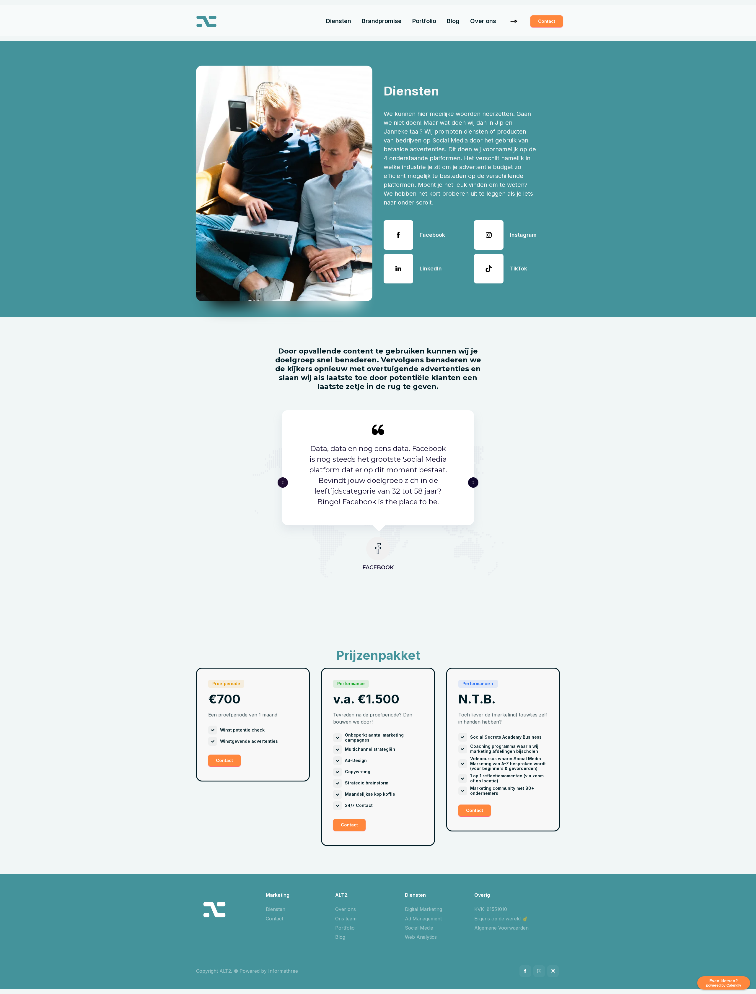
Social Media (419, 928)
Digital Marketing (423, 909)
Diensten (338, 21)
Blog (453, 21)
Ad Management (423, 919)
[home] (206, 23)
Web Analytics (421, 937)
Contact (546, 21)
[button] (283, 482)
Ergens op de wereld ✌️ (501, 919)
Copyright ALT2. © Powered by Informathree (247, 971)
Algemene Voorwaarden (501, 928)
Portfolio (424, 21)
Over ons (483, 21)
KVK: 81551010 (490, 909)
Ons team (345, 919)
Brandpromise (382, 21)
